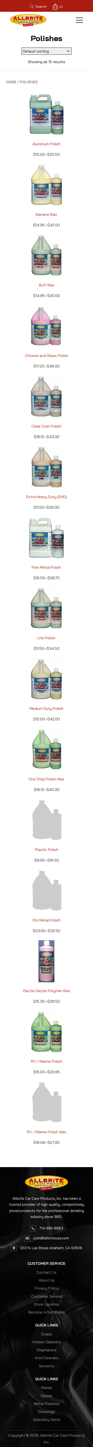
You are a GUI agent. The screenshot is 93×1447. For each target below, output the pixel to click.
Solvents (46, 1365)
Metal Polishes (46, 1403)
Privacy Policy (47, 1288)
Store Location (46, 1304)
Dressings (46, 1411)
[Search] (48, 7)
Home (11, 82)
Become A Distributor (46, 1312)
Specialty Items (46, 1419)
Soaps (46, 1334)
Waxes (46, 1387)
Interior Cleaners (46, 1341)
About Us (47, 1280)
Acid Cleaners (46, 1357)
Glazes (46, 1395)
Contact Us (46, 1272)
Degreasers (47, 1349)
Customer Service (46, 1296)
